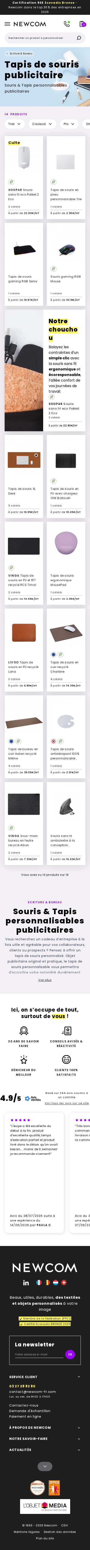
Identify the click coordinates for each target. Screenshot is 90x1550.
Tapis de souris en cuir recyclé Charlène (65, 667)
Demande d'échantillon (30, 1411)
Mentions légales (27, 1532)
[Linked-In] (26, 1282)
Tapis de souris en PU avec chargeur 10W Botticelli (65, 493)
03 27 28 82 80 (22, 1386)
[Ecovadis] (37, 1487)
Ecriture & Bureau (21, 53)
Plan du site (45, 1538)
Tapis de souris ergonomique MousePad (62, 580)
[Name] (45, 1466)
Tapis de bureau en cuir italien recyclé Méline (23, 753)
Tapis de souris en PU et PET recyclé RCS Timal (22, 580)
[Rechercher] (79, 38)
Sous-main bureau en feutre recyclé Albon (23, 840)
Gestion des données (60, 1532)
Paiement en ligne (25, 1416)
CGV (64, 1525)
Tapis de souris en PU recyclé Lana (23, 667)
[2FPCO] (54, 1487)
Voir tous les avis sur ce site (67, 1103)
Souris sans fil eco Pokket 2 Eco (23, 194)
